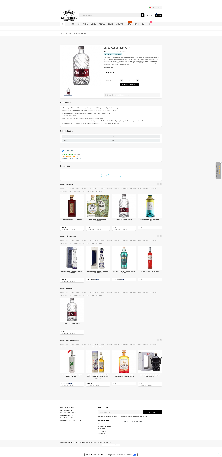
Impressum (102, 431)
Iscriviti (152, 412)
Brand (105, 51)
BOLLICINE (77, 191)
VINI (83, 191)
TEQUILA (109, 188)
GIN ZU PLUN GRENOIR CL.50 (124, 219)
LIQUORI (95, 188)
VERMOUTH (63, 191)
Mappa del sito (103, 436)
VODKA (72, 188)
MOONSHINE (90, 191)
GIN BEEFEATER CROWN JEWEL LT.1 (72, 219)
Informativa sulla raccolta (94, 455)
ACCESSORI (153, 188)
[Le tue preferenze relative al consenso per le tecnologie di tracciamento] (219, 454)
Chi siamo (102, 428)
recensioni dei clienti (217, 171)
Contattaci (102, 433)
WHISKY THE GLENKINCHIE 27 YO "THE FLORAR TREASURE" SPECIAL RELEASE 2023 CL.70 (98, 376)
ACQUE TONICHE (86, 188)
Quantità (108, 80)
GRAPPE (145, 188)
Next (161, 184)
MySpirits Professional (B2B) (133, 421)
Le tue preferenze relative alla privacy (118, 455)
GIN (67, 188)
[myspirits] (69, 15)
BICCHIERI (133, 188)
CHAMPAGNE (124, 188)
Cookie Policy (116, 445)
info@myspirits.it (69, 415)
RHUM (62, 188)
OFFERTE (102, 188)
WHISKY (78, 188)
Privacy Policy (107, 445)
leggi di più (77, 154)
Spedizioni (102, 423)
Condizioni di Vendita (105, 426)
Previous (158, 184)
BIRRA (139, 188)
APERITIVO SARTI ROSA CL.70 (150, 271)
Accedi (149, 15)
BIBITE (70, 191)
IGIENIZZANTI (99, 191)
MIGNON (116, 188)
